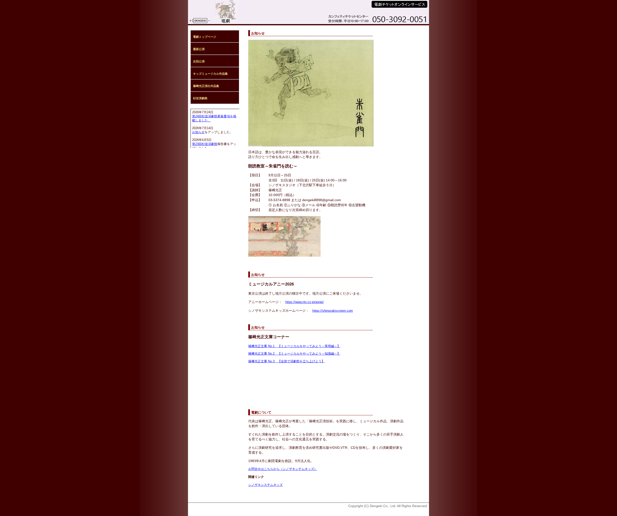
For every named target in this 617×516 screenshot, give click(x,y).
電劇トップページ (204, 37)
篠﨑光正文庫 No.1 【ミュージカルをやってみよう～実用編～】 (294, 346)
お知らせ (198, 132)
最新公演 (199, 49)
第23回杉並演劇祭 (204, 144)
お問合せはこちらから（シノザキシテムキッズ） (282, 469)
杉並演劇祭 (200, 98)
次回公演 (199, 61)
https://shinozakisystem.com (332, 310)
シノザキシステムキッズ (265, 485)
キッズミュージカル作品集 (210, 73)
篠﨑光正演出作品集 (206, 86)
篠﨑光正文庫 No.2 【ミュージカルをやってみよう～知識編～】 (294, 353)
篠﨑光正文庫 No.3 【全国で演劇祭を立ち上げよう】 (286, 361)
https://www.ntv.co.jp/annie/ (304, 302)
